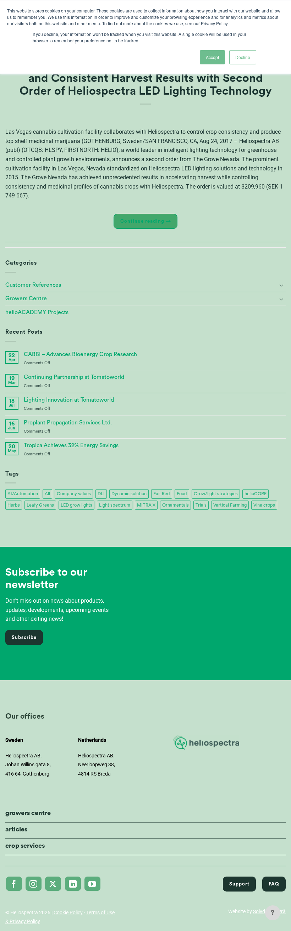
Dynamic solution (129, 494)
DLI (101, 494)
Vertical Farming (230, 505)
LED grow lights (76, 505)
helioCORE (256, 494)
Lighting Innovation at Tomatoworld (69, 400)
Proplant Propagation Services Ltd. (68, 422)
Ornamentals (175, 505)
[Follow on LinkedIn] (73, 884)
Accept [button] (212, 57)
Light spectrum (114, 505)
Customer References (33, 285)
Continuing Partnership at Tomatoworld (74, 377)
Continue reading (145, 221)
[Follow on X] (53, 884)
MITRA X (146, 505)
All (47, 494)
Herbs (13, 505)
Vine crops (264, 505)
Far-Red (161, 494)
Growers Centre (26, 298)
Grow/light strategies (216, 494)
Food (182, 494)
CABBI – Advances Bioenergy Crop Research (80, 354)
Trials (201, 505)
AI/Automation (22, 494)
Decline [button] (242, 57)
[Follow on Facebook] (14, 884)
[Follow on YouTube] (92, 884)
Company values (74, 494)
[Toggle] (281, 285)
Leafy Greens (40, 505)
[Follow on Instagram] (34, 884)
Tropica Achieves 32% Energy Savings (71, 445)
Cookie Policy (68, 912)
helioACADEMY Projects (36, 312)
